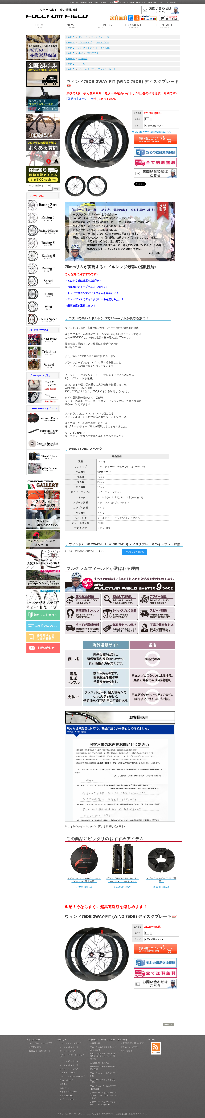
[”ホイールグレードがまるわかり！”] (43, 568)
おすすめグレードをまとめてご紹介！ (102, 1081)
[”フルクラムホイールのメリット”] (43, 528)
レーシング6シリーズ (69, 1065)
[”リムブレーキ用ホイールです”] (43, 397)
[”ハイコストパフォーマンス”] (43, 243)
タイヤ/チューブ (67, 1095)
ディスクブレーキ (107, 69)
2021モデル (93, 53)
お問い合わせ (126, 1051)
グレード (82, 37)
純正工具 (63, 1084)
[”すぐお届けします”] (43, 182)
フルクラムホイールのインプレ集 (102, 1074)
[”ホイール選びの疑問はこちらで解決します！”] (43, 508)
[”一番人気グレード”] (43, 205)
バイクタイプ (85, 42)
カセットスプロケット (69, 1092)
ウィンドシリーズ (100, 37)
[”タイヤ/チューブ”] (43, 456)
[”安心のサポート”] (43, 112)
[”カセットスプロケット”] (43, 443)
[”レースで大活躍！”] (43, 319)
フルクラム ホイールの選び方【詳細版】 (103, 1087)
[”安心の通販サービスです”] (43, 59)
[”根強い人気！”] (43, 217)
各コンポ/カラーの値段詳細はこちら (151, 131)
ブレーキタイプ (86, 69)
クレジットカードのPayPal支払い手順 (103, 1067)
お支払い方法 (35, 1047)
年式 (80, 53)
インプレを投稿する (134, 552)
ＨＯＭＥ (70, 37)
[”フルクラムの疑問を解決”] (43, 164)
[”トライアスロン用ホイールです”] (43, 352)
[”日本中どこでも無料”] (43, 85)
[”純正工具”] (43, 430)
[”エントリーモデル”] (43, 268)
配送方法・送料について (39, 1051)
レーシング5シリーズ (69, 1061)
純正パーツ (64, 1088)
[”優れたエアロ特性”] (43, 230)
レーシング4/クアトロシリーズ (72, 1056)
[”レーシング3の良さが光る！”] (43, 608)
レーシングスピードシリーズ (72, 1076)
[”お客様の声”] (43, 138)
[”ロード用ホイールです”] (43, 339)
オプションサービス (68, 1099)
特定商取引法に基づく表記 (132, 1043)
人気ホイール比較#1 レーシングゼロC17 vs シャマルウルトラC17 (103, 1095)
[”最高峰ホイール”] (43, 294)
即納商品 (82, 58)
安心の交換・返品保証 (99, 1063)
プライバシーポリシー (130, 1047)
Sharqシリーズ (66, 1080)
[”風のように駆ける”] (43, 306)
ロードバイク (102, 42)
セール (81, 64)
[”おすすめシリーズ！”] (43, 281)
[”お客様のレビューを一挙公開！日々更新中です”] (43, 548)
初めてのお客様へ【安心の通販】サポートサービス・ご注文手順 (102, 1056)
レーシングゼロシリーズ (70, 1043)
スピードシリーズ (67, 1073)
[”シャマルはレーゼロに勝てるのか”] (43, 588)
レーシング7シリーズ (69, 1069)
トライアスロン (103, 48)
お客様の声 (95, 1043)
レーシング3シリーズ (69, 1047)
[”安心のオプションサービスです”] (43, 468)
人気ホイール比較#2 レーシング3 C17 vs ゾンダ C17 (103, 1103)
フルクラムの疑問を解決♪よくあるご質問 (103, 1048)
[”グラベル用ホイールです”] (43, 364)
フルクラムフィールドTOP (40, 1043)
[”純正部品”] (43, 418)
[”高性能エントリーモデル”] (43, 256)
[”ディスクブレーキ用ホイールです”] (43, 385)
